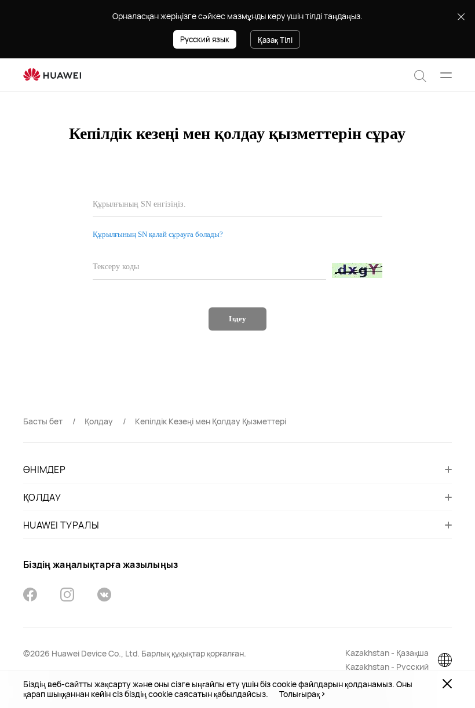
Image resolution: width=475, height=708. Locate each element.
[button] (420, 74)
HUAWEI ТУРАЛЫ (61, 525)
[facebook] (30, 596)
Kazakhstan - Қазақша (387, 652)
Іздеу (237, 318)
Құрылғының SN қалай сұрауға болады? (158, 234)
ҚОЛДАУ (42, 497)
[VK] (104, 596)
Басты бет (43, 421)
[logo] (52, 75)
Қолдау (99, 421)
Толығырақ (299, 694)
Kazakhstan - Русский (387, 666)
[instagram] (67, 596)
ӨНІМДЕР (44, 469)
